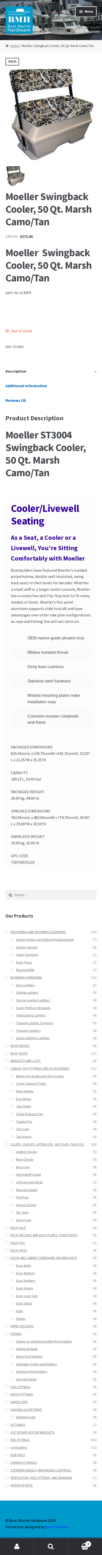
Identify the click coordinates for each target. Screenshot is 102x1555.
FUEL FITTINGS (20, 1387)
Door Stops (24, 1303)
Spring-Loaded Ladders (33, 1000)
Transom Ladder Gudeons (34, 1023)
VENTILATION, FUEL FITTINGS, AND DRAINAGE (41, 1478)
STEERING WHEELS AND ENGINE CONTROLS (40, 1470)
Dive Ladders (25, 985)
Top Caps (22, 1129)
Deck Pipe (17, 1243)
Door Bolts (23, 1265)
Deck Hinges (24, 1091)
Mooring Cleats (26, 1190)
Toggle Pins (24, 1122)
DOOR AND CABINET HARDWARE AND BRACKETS (43, 1258)
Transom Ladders (28, 1031)
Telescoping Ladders (31, 1015)
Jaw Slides (23, 1106)
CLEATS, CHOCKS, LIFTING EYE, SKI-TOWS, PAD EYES (47, 1144)
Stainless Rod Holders (31, 1372)
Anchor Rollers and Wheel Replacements (45, 940)
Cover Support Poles (31, 1084)
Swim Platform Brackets (33, 1008)
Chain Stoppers (27, 955)
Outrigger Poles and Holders (36, 1364)
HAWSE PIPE (19, 1402)
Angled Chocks (26, 1152)
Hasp (19, 1311)
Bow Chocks (24, 1159)
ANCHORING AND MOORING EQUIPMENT (38, 932)
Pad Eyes (22, 1197)
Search (51, 1546)
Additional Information (26, 385)
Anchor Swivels (26, 947)
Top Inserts (23, 1137)
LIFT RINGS (18, 1425)
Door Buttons (25, 1273)
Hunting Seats (25, 1417)
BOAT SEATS (18, 1053)
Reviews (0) (15, 400)
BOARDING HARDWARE (26, 977)
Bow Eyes (23, 1167)
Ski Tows (22, 1212)
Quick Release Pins (29, 1114)
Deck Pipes (24, 962)
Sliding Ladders (27, 993)
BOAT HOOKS (20, 1046)
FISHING (16, 1334)
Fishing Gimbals (27, 1349)
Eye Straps (23, 1099)
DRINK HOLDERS (21, 1326)
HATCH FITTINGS (21, 1394)
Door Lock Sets (27, 1296)
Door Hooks (24, 1288)
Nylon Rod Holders (29, 1356)
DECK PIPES (18, 1250)
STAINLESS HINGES (23, 1463)
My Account (17, 1546)
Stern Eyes (23, 1220)
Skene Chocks (26, 1205)
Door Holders (25, 1281)
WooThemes (56, 1526)
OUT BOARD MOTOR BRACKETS (32, 1432)
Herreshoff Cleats (28, 1174)
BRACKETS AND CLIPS (25, 1061)
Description (15, 371)
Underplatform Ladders (33, 1038)
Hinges (21, 1319)
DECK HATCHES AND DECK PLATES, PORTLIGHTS (43, 1235)
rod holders (18, 1447)
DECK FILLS (18, 1228)
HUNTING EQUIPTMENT (26, 1410)
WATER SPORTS (21, 1485)
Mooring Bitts (25, 970)
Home (14, 46)
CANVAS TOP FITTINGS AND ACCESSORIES (39, 1068)
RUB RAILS (17, 1455)
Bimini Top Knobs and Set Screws (40, 1076)
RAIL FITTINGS (20, 1440)
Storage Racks (26, 1379)
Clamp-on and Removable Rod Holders (44, 1341)
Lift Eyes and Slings (29, 1182)
